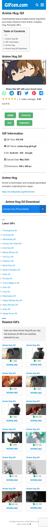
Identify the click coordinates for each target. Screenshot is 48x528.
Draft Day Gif (8, 248)
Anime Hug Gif (11, 38)
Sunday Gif (7, 278)
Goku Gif (6, 274)
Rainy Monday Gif (10, 304)
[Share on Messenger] (42, 94)
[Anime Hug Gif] (24, 71)
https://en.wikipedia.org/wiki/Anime (18, 191)
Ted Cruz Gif (8, 256)
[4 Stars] (12, 99)
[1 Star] (3, 99)
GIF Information (12, 41)
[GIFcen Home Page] (16, 4)
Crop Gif (6, 291)
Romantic (24, 123)
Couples (25, 115)
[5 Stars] (15, 99)
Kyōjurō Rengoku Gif (11, 269)
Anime (10, 115)
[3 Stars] (9, 99)
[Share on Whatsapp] (5, 94)
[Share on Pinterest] (35, 94)
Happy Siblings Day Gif (12, 300)
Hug (9, 123)
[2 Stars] (6, 99)
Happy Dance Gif (10, 313)
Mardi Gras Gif (9, 265)
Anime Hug (10, 45)
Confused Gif (8, 234)
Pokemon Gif (8, 261)
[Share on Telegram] (13, 94)
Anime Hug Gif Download (16, 48)
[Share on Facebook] (20, 94)
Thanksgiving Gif (10, 230)
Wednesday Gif (9, 239)
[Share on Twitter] (27, 94)
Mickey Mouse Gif (10, 252)
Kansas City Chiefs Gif (12, 243)
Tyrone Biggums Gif (11, 282)
